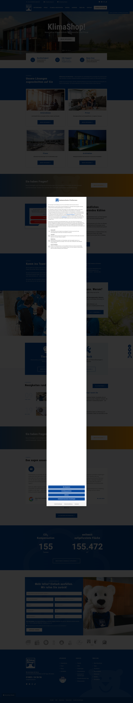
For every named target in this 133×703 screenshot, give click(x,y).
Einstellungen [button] (64, 216)
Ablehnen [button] (66, 494)
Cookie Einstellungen (58, 504)
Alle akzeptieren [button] (66, 487)
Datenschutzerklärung (70, 214)
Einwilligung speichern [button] (66, 491)
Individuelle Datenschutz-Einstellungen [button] (66, 498)
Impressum (77, 504)
